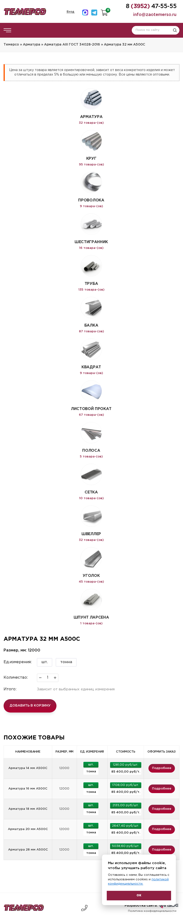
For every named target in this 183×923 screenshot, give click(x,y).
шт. (44, 662)
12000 (64, 768)
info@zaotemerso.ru (155, 15)
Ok (139, 895)
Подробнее (161, 768)
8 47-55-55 (84, 908)
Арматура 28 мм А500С (28, 849)
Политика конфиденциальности (152, 911)
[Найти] (175, 30)
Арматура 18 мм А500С (27, 809)
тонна (66, 662)
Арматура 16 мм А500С (27, 788)
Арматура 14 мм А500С (27, 768)
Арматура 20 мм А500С (28, 829)
